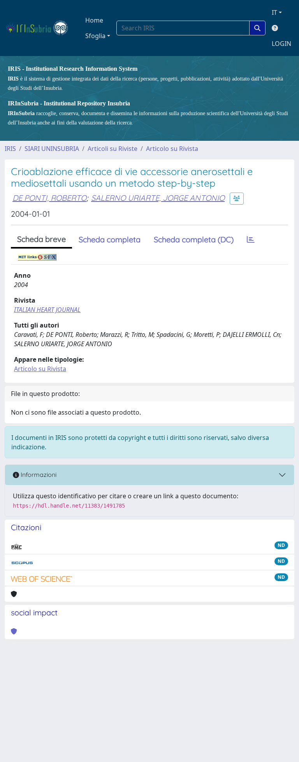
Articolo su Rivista (172, 148)
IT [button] (274, 12)
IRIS (10, 148)
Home (94, 20)
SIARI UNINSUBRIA (52, 148)
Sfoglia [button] (95, 36)
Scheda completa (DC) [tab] (194, 239)
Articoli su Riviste (112, 148)
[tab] (250, 239)
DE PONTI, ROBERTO (49, 198)
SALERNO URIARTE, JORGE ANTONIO (158, 198)
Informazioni (37, 474)
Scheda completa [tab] (110, 239)
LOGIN (281, 43)
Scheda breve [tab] (41, 239)
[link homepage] (40, 28)
